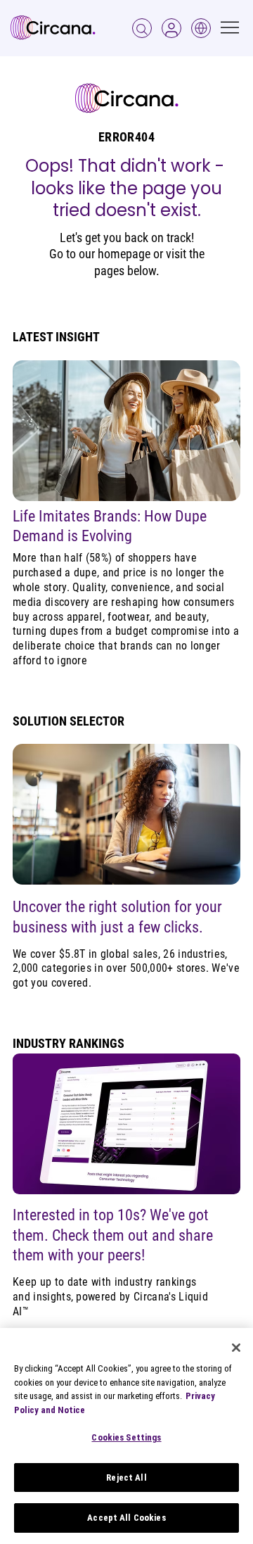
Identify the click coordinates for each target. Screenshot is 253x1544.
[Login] (142, 28)
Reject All (126, 1477)
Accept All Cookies (126, 1517)
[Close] (236, 1347)
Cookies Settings (126, 1437)
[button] (171, 28)
